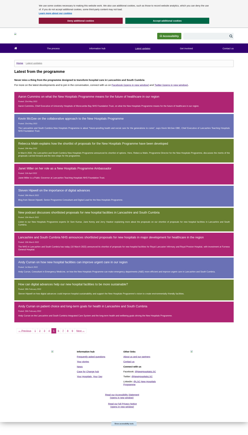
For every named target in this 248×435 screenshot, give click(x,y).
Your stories (83, 361)
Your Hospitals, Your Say (89, 376)
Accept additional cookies (153, 21)
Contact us (228, 48)
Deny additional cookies (66, 21)
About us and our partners (136, 356)
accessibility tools (124, 424)
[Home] (15, 48)
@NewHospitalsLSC (145, 371)
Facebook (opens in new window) (130, 85)
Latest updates (142, 48)
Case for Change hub (88, 371)
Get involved (186, 48)
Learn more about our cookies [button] (55, 13)
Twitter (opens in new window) (171, 85)
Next (80, 330)
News (80, 366)
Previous (24, 330)
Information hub (97, 48)
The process (53, 48)
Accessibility (170, 36)
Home (19, 63)
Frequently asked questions (91, 356)
